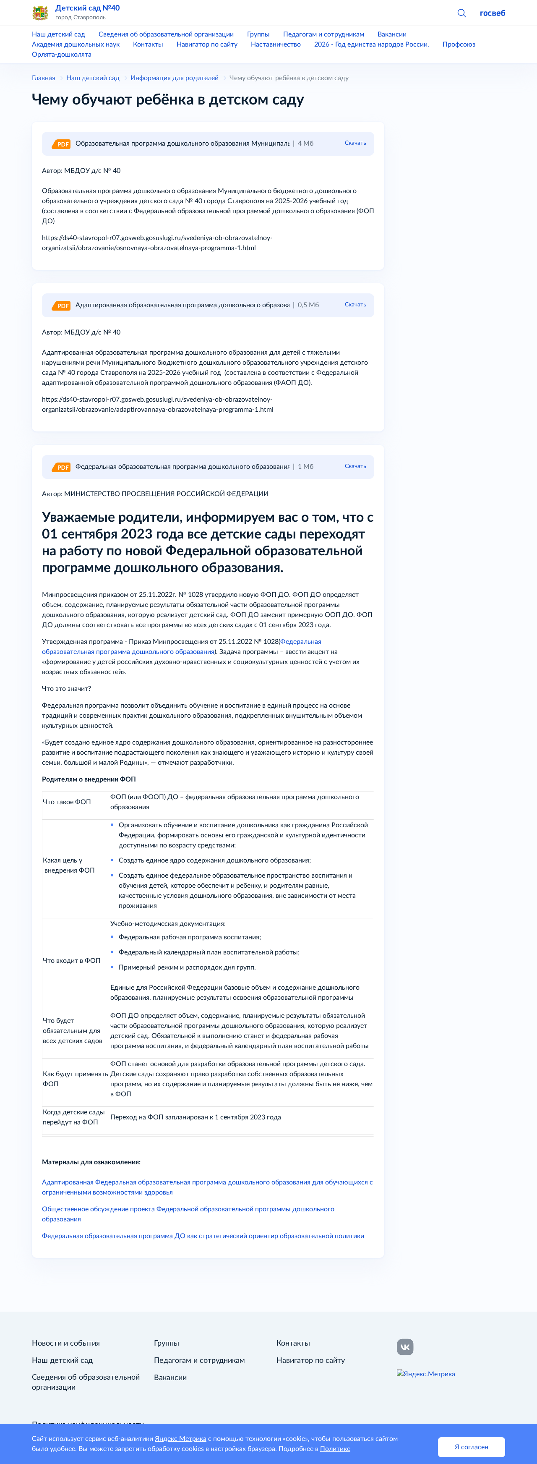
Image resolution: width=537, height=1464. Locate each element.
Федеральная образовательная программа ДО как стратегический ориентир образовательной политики (203, 1236)
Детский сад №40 (87, 8)
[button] (461, 12)
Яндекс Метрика (180, 1438)
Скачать (355, 143)
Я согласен (471, 1447)
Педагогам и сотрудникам (323, 34)
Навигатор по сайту (207, 44)
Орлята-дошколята (61, 54)
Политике (335, 1449)
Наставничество (276, 44)
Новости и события (66, 1343)
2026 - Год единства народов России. (371, 44)
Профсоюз (459, 44)
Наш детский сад (58, 34)
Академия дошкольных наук (76, 44)
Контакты (148, 44)
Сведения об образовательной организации (166, 34)
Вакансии (392, 34)
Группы (258, 34)
